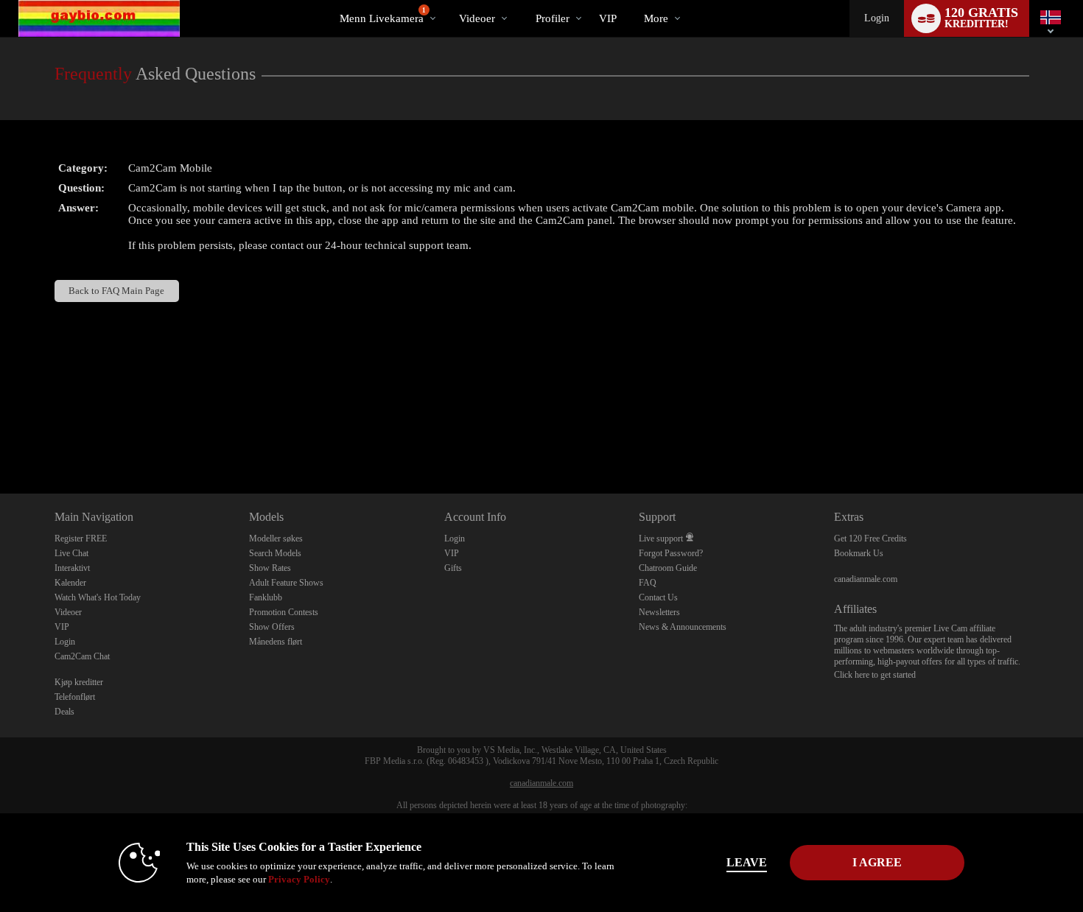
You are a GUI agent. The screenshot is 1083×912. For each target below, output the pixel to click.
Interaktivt (72, 568)
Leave (746, 862)
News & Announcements (682, 627)
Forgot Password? (671, 553)
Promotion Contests (283, 612)
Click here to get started (875, 675)
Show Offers (272, 627)
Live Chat (71, 553)
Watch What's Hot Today (98, 597)
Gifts (453, 568)
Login (876, 18)
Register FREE (81, 538)
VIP (608, 18)
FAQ (647, 583)
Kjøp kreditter (79, 682)
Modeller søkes (276, 538)
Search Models (275, 553)
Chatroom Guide (668, 568)
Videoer (477, 18)
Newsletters (659, 612)
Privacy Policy (299, 879)
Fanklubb (265, 597)
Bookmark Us (858, 553)
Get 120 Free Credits (870, 538)
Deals (64, 711)
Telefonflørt (75, 697)
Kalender (70, 583)
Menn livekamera (383, 15)
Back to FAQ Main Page (116, 290)
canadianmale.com (865, 579)
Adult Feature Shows (286, 583)
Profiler (552, 18)
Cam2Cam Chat (82, 656)
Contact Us (658, 597)
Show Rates (270, 568)
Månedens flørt (275, 641)
